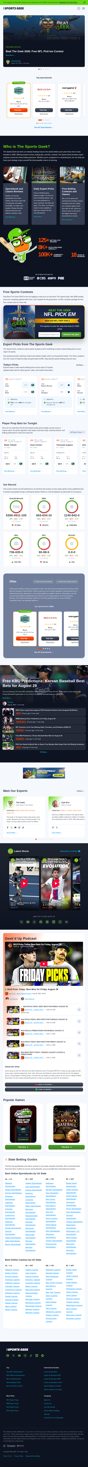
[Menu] (83, 8)
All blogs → (44, 752)
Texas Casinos (72, 1292)
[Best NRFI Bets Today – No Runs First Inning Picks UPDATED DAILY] (45, 69)
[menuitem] (25, 1372)
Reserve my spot (71, 334)
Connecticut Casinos (13, 1290)
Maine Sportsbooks (33, 1206)
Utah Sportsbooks (73, 1212)
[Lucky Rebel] (18, 91)
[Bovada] (44, 90)
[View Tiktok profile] (23, 827)
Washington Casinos (74, 1305)
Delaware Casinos (12, 1293)
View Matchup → (10, 411)
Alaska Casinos (11, 1273)
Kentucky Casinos (32, 1280)
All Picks (79, 365)
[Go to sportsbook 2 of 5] (43, 120)
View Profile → (12, 833)
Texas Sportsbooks (73, 1209)
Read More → (11, 55)
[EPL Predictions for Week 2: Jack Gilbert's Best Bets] (47, 69)
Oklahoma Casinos (53, 1312)
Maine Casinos (31, 1286)
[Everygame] (69, 88)
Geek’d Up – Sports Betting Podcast (20, 993)
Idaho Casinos (11, 1306)
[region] (44, 1125)
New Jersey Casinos (54, 1283)
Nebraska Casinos (53, 1270)
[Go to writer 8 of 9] (49, 839)
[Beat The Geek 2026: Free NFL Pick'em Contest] (40, 69)
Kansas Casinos (32, 1276)
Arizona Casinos (11, 1276)
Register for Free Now (68, 2)
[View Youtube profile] (15, 827)
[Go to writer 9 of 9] (51, 839)
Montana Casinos (32, 1313)
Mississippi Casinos (33, 1306)
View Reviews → (11, 217)
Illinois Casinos (11, 1310)
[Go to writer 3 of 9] (40, 839)
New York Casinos (53, 1292)
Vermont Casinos (73, 1299)
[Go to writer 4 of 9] (41, 839)
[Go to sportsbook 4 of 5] (47, 120)
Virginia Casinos (72, 1302)
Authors (80, 791)
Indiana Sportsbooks (33, 1183)
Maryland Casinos (32, 1290)
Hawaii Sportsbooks (13, 1238)
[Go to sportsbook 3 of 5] (45, 120)
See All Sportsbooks (44, 127)
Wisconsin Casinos (74, 1315)
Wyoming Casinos (73, 1318)
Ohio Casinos (51, 1308)
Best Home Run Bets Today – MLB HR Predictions (36, 51)
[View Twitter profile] (11, 827)
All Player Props (76, 432)
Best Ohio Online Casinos (68, 581)
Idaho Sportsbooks (12, 1241)
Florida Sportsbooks (13, 1228)
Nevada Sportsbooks (54, 1190)
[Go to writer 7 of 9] (48, 839)
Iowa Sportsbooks (32, 1187)
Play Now (22, 1147)
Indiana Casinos (31, 1270)
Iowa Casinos (30, 1273)
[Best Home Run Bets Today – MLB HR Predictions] (43, 69)
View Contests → (68, 219)
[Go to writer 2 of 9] (38, 839)
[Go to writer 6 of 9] (45, 839)
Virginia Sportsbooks (74, 1222)
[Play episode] (79, 1009)
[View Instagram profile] (19, 827)
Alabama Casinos (12, 1270)
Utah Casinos (71, 1295)
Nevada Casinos (52, 1273)
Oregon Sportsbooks (54, 1241)
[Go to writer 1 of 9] (36, 839)
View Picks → (38, 216)
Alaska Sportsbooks (13, 1190)
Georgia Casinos (11, 1300)
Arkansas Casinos (12, 1280)
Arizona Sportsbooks (13, 1193)
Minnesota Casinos (33, 1303)
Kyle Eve (14, 61)
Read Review (19, 114)
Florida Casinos (11, 1296)
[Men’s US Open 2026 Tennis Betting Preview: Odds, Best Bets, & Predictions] (49, 69)
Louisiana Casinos (32, 1283)
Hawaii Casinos (11, 1303)
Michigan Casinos (32, 1299)
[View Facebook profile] (8, 827)
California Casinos (12, 1283)
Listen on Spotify (44, 1089)
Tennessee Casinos (74, 1289)
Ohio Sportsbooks (53, 1231)
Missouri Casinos (32, 1309)
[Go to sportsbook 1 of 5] (40, 120)
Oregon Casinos (52, 1315)
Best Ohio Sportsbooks (44, 581)
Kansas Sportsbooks (33, 1190)
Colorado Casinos (12, 1286)
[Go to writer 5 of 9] (44, 839)
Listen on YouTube (44, 1084)
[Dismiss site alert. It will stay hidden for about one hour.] (84, 2)
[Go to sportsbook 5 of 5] (49, 120)
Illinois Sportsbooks (13, 1244)
